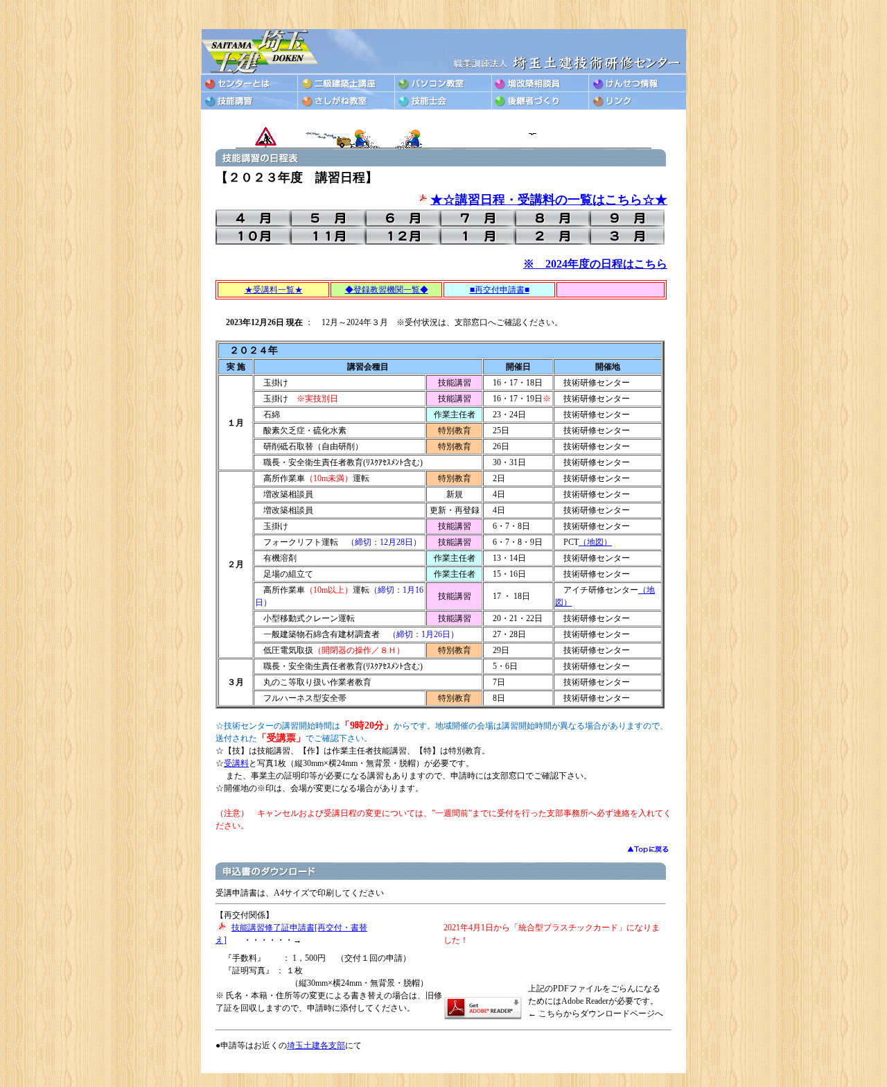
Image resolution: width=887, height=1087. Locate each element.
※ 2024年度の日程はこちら (595, 264)
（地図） (595, 542)
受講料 (236, 763)
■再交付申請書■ (499, 290)
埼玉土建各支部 (316, 1045)
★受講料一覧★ (274, 290)
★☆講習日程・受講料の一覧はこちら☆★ (548, 200)
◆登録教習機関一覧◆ (386, 290)
